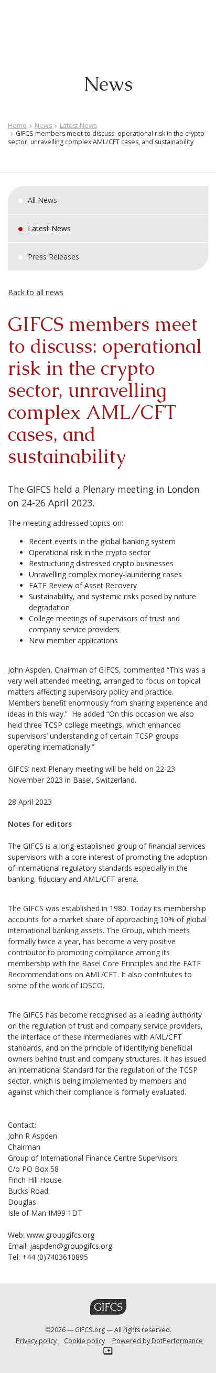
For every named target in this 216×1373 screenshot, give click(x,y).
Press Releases (53, 257)
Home (17, 125)
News (43, 125)
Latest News (78, 125)
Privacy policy (36, 1340)
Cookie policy (84, 1340)
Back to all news (35, 292)
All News (42, 200)
